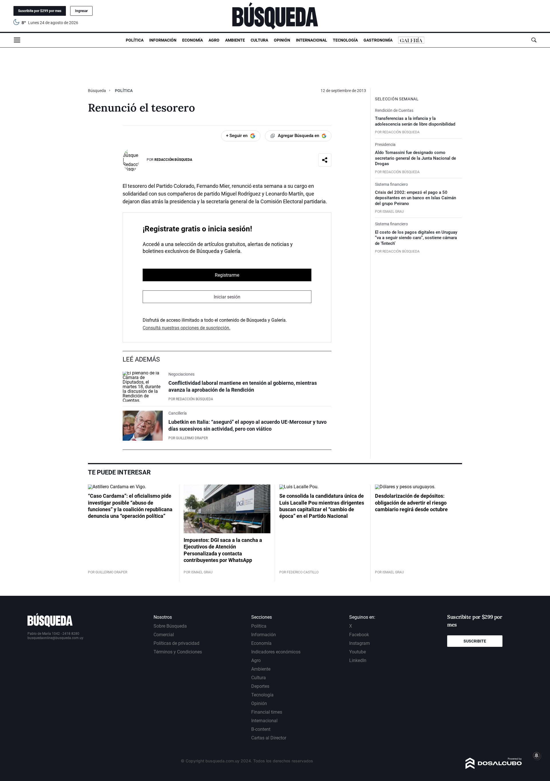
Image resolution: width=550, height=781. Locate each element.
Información (162, 40)
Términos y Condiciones (178, 652)
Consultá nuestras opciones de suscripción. (186, 328)
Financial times (266, 712)
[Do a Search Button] (534, 40)
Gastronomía (378, 40)
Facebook (359, 634)
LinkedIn (357, 660)
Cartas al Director (268, 738)
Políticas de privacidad (176, 643)
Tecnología (345, 40)
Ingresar (81, 11)
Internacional (311, 40)
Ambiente (235, 40)
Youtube (357, 652)
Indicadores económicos (275, 652)
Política (135, 40)
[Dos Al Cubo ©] (493, 767)
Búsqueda (97, 90)
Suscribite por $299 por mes (39, 11)
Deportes (260, 686)
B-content (260, 729)
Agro (214, 40)
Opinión (282, 40)
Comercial (164, 634)
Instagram (359, 643)
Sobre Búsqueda (170, 626)
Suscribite (474, 641)
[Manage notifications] (536, 755)
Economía (192, 40)
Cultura (259, 40)
